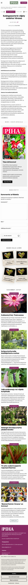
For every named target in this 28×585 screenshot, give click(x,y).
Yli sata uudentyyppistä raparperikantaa (11, 467)
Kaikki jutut (14, 521)
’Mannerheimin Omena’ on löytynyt (12, 505)
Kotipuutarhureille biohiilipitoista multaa (10, 352)
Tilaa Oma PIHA (7, 182)
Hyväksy (14, 573)
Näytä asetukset (14, 580)
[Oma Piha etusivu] (14, 3)
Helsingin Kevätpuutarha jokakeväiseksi (11, 429)
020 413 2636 (4, 544)
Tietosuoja (17, 583)
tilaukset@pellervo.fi (6, 547)
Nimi (2, 222)
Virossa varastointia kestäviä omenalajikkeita (9, 263)
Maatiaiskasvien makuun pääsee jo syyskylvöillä (8, 279)
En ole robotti (7, 235)
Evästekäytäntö (11, 583)
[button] (2, 2)
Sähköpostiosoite (6, 228)
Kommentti (4, 202)
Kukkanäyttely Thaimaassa (12, 315)
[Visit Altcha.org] (18, 236)
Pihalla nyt (8, 7)
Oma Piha (3, 7)
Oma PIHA (17, 25)
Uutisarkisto (14, 7)
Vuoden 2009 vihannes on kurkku (22, 279)
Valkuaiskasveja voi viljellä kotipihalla (12, 390)
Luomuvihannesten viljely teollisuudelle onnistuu (22, 262)
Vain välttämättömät (14, 577)
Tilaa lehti (23, 3)
